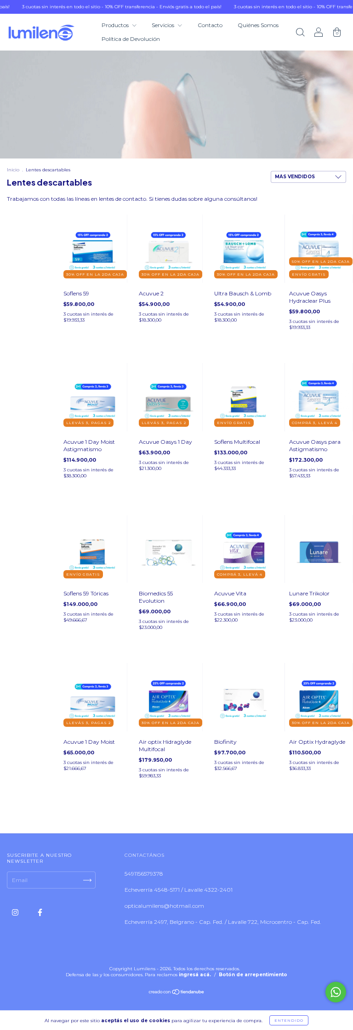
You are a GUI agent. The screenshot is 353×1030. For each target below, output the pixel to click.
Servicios (164, 25)
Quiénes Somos (258, 25)
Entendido (288, 1020)
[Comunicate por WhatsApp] (335, 992)
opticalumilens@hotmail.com (164, 905)
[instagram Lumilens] (16, 912)
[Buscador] (300, 33)
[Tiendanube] (176, 993)
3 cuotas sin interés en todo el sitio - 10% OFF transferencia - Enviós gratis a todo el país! (104, 7)
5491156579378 (144, 873)
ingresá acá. (195, 975)
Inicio (13, 170)
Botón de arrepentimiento (253, 975)
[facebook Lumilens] (40, 912)
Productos (116, 25)
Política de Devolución (131, 38)
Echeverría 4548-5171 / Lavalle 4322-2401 (179, 889)
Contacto (210, 25)
